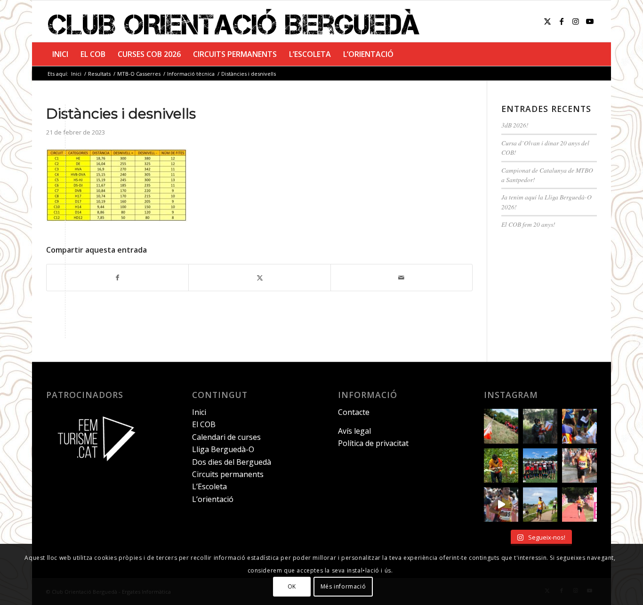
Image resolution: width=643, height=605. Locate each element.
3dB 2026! (515, 124)
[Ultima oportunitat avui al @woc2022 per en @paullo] (540, 504)
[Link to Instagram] (576, 21)
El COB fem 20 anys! (528, 224)
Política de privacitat (373, 443)
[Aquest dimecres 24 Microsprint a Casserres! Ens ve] (579, 426)
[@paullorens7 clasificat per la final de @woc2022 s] (501, 504)
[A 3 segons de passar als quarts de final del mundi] (579, 504)
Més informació (343, 586)
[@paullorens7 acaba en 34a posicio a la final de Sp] (579, 465)
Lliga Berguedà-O (223, 449)
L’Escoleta (209, 486)
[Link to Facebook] (562, 21)
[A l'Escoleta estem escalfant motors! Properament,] (540, 426)
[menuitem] (60, 54)
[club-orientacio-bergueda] (236, 21)
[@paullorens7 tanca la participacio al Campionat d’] (501, 465)
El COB (204, 424)
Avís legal (354, 431)
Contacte (354, 412)
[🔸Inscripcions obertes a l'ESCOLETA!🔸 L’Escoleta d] (501, 426)
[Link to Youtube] (590, 21)
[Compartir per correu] (401, 277)
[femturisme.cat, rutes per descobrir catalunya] (93, 467)
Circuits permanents (228, 474)
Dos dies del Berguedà (231, 462)
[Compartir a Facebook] (117, 277)
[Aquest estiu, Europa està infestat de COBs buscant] (540, 465)
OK (292, 586)
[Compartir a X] (259, 277)
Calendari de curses (226, 437)
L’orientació (212, 499)
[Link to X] (547, 21)
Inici (199, 412)
